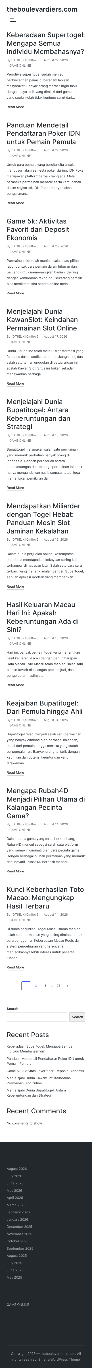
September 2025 (20, 1248)
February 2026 (18, 1212)
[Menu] (13, 20)
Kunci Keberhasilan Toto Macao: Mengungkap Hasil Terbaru (45, 897)
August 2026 (17, 1169)
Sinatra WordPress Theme (59, 1359)
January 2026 (17, 1219)
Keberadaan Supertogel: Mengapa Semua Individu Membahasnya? (46, 43)
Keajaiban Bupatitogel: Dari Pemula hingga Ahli (44, 707)
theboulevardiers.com (42, 9)
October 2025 (17, 1241)
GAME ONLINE (20, 65)
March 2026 (16, 1205)
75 (58, 985)
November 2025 (19, 1234)
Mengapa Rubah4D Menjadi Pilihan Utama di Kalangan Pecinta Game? (46, 803)
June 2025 (15, 1270)
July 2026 (14, 1176)
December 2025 (19, 1226)
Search (12, 1009)
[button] (68, 986)
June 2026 (15, 1183)
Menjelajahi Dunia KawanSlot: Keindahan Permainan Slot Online (42, 319)
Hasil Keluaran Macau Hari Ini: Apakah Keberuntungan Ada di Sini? (43, 617)
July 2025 (14, 1263)
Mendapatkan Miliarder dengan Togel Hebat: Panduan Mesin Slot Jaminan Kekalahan (44, 518)
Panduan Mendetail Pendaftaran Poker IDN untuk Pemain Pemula (43, 133)
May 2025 (14, 1277)
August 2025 (17, 1255)
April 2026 (15, 1198)
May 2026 (14, 1190)
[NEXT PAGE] (67, 985)
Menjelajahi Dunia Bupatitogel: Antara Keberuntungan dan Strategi (38, 414)
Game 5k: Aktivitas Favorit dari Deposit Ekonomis (38, 229)
